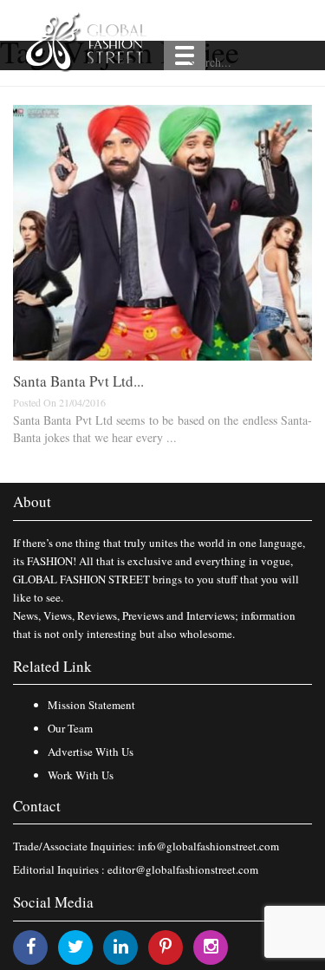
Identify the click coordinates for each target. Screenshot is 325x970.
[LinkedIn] (121, 946)
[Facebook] (31, 946)
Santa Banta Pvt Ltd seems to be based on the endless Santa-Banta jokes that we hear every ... (162, 429)
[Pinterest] (165, 946)
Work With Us (81, 775)
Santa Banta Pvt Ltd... (78, 381)
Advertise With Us (90, 751)
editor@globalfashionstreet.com (182, 869)
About (32, 501)
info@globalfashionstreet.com (208, 846)
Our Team (70, 728)
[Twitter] (76, 946)
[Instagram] (211, 946)
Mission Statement (91, 705)
